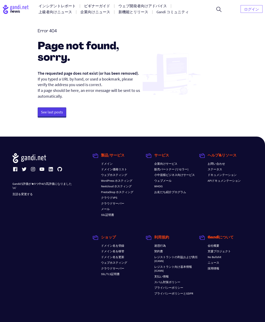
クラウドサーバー (112, 203)
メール (105, 209)
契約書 (158, 251)
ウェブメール (163, 181)
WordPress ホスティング (116, 181)
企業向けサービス (165, 164)
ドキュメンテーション (222, 175)
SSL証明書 (107, 215)
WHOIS (158, 186)
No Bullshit (214, 257)
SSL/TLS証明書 (110, 274)
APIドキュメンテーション (224, 181)
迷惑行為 (160, 246)
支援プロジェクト (219, 251)
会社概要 (213, 246)
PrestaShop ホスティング (117, 192)
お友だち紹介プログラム (170, 192)
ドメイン (107, 164)
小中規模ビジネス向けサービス (174, 175)
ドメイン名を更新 (112, 257)
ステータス (215, 169)
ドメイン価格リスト (114, 169)
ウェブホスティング (114, 175)
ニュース (213, 262)
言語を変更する (22, 194)
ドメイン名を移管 (112, 251)
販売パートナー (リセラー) (171, 169)
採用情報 (213, 268)
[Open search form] (219, 9)
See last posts (52, 112)
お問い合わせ (216, 164)
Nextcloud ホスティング (116, 186)
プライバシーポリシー (168, 288)
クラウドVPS (109, 197)
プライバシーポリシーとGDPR (173, 293)
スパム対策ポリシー (167, 282)
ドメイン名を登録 (112, 246)
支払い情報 (161, 276)
